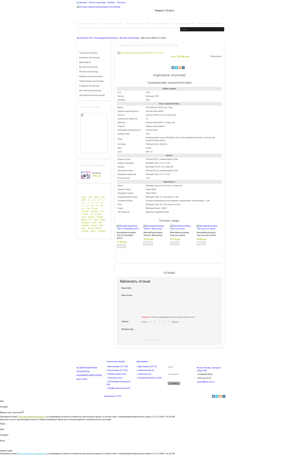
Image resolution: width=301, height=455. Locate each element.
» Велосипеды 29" (117, 370)
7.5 (97, 203)
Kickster (98, 214)
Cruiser (95, 208)
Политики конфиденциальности (32, 417)
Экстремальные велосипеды (92, 95)
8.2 (92, 206)
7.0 (98, 200)
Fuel (102, 211)
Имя (2, 401)
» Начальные (114, 378)
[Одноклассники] (179, 67)
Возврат (111, 2)
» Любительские (116, 374)
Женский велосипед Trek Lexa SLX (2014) (206, 233)
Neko (94, 223)
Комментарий (6, 451)
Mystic (103, 220)
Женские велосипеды (129, 38)
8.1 (87, 206)
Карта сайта (82, 379)
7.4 (92, 203)
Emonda (94, 211)
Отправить (174, 383)
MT (90, 220)
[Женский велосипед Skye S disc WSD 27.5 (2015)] (141, 53)
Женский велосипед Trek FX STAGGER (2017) (126, 235)
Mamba (100, 217)
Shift (101, 225)
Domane (85, 211)
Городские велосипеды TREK (137, 23)
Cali (88, 208)
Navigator (86, 223)
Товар (2, 424)
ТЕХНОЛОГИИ (83, 371)
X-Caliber (102, 231)
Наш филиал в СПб (112, 396)
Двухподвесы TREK (161, 23)
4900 (84, 197)
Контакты (121, 2)
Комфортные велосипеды (90, 76)
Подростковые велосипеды (91, 81)
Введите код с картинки (10, 412)
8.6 (83, 208)
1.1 (89, 200)
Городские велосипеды (89, 57)
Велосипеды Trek (84, 38)
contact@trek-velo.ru (205, 382)
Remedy (85, 225)
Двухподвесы (85, 62)
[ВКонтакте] (173, 67)
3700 (103, 197)
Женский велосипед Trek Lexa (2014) (179, 233)
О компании (81, 2)
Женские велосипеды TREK (209, 23)
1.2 (94, 200)
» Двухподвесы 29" (147, 366)
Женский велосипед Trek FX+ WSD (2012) (152, 233)
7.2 (83, 203)
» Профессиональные (118, 388)
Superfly (85, 231)
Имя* (2, 429)
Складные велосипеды (89, 86)
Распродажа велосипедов (106, 38)
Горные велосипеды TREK (111, 23)
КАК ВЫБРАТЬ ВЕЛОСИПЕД (89, 375)
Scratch (94, 225)
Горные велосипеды (88, 53)
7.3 (87, 203)
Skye (84, 228)
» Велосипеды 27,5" (117, 366)
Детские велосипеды (88, 67)
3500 (84, 200)
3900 (96, 197)
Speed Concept (94, 228)
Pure (100, 223)
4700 (90, 197)
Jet (91, 214)
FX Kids (85, 214)
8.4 (101, 206)
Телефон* (4, 435)
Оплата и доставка (97, 2)
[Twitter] (176, 67)
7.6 (101, 203)
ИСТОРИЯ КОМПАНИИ (87, 368)
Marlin (84, 220)
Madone (91, 217)
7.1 (103, 200)
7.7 (83, 206)
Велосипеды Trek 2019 (88, 23)
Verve (93, 231)
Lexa (84, 217)
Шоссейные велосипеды (90, 90)
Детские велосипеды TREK (184, 23)
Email (2, 441)
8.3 (97, 206)
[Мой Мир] (183, 67)
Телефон (4, 407)
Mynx (96, 220)
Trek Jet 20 (96, 173)
